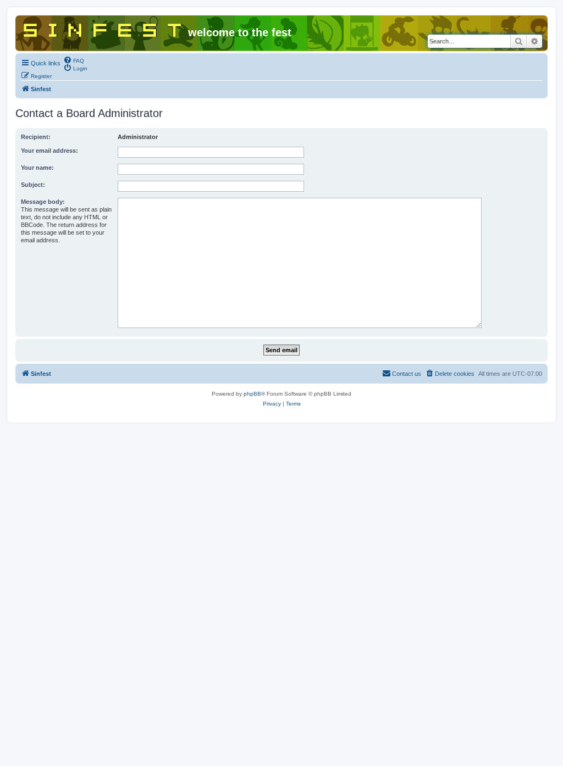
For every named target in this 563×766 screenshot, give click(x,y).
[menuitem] (73, 60)
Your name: (37, 167)
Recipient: (36, 137)
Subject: (33, 184)
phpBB (252, 394)
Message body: (43, 201)
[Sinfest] (103, 28)
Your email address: (49, 150)
